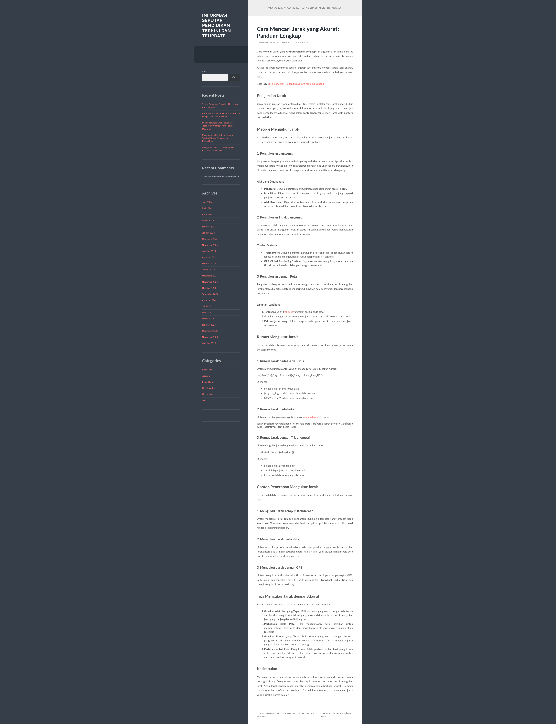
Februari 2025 (209, 263)
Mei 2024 (207, 312)
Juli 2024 (206, 306)
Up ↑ (323, 716)
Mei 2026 (207, 208)
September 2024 (210, 294)
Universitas (207, 394)
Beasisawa (207, 369)
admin (285, 42)
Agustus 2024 (209, 300)
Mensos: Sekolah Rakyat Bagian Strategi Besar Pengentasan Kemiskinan (217, 138)
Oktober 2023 (209, 343)
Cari (204, 72)
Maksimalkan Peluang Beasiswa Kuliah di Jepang (296, 83)
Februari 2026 (209, 226)
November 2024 (210, 282)
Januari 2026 (208, 232)
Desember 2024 (210, 275)
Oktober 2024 (209, 288)
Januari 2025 (208, 269)
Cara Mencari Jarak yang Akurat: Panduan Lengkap (298, 32)
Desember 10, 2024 (267, 42)
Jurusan (206, 376)
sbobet (289, 311)
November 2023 (210, 337)
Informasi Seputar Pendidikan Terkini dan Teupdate (216, 25)
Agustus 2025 (209, 257)
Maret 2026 (208, 220)
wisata (205, 400)
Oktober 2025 (209, 251)
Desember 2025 (210, 239)
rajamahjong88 (312, 417)
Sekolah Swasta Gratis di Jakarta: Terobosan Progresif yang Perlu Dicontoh (218, 125)
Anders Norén (340, 713)
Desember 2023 (210, 331)
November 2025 (210, 245)
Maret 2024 (208, 318)
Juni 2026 (207, 202)
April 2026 (207, 214)
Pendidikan (207, 382)
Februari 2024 (209, 324)
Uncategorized (209, 388)
